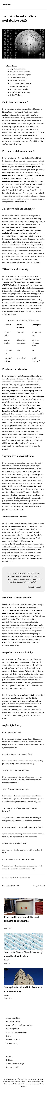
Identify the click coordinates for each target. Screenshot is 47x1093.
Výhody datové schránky (19, 86)
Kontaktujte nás (25, 877)
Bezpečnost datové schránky (20, 92)
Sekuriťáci (6, 4)
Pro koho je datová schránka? (20, 72)
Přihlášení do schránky (18, 80)
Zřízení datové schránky (18, 78)
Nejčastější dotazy (16, 95)
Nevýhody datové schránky (19, 89)
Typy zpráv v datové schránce (20, 83)
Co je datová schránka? (18, 69)
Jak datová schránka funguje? (20, 75)
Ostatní (42, 886)
